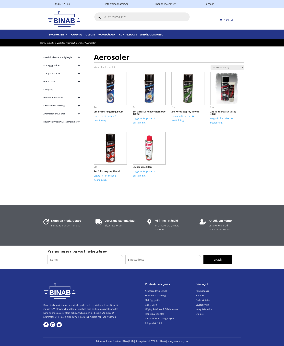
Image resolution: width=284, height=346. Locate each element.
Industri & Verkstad (56, 42)
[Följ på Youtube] (59, 324)
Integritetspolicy (204, 309)
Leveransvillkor (203, 305)
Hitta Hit (200, 296)
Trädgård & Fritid (153, 323)
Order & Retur (203, 300)
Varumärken (107, 34)
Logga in (209, 3)
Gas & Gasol (151, 305)
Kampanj (76, 34)
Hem (42, 42)
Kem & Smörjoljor (75, 42)
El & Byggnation (153, 300)
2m (95, 107)
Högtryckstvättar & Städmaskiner (162, 309)
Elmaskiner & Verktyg (155, 296)
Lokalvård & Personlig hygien (159, 319)
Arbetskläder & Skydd (156, 291)
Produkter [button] (56, 34)
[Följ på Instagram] (52, 324)
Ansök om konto (151, 34)
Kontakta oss (128, 34)
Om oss (90, 34)
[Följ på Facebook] (46, 324)
